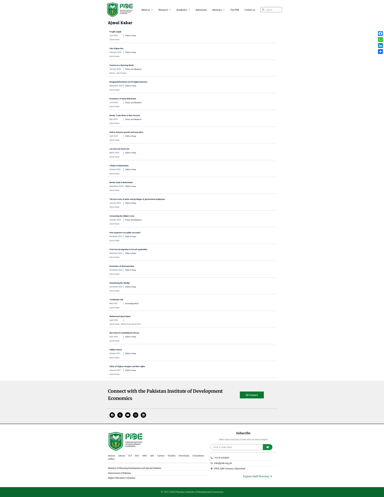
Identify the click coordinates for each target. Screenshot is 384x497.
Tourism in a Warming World (122, 65)
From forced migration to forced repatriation (128, 249)
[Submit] (267, 447)
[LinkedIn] (380, 46)
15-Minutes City (116, 299)
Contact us (249, 9)
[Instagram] (135, 415)
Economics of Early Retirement (123, 99)
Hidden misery (116, 350)
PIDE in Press (130, 36)
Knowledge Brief (131, 303)
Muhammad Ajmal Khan (131, 324)
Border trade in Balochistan (121, 182)
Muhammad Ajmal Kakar (120, 316)
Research (163, 9)
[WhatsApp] (380, 40)
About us (145, 9)
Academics (181, 9)
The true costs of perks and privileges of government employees (137, 199)
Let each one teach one (119, 149)
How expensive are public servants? (125, 232)
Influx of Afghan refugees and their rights (127, 366)
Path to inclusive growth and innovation (126, 132)
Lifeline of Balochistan (119, 166)
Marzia (112, 73)
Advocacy (217, 9)
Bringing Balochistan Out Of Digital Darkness (128, 82)
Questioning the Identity (120, 283)
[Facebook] (112, 415)
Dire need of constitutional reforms (124, 333)
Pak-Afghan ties (116, 48)
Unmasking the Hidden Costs (122, 216)
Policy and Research (133, 69)
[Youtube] (127, 415)
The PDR (234, 9)
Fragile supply (116, 32)
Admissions (201, 9)
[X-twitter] (120, 415)
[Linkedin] (143, 415)
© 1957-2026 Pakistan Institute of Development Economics (192, 492)
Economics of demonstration (122, 266)
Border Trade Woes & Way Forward (125, 115)
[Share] (380, 52)
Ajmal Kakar (115, 40)
